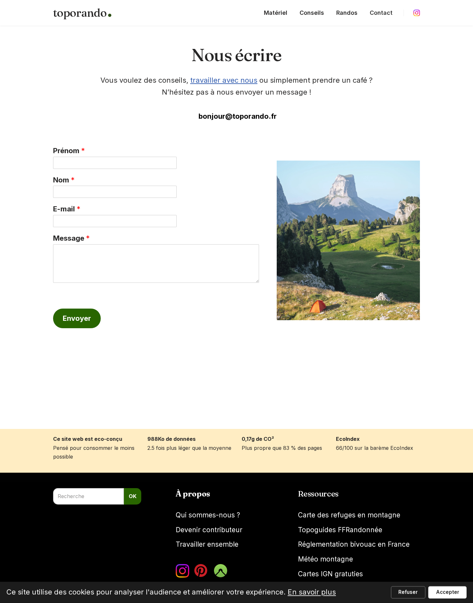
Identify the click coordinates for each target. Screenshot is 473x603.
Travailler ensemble (207, 544)
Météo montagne (325, 559)
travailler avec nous (223, 80)
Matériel (275, 12)
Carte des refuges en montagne (349, 515)
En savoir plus (312, 592)
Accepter (447, 592)
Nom (64, 180)
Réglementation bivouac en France (354, 544)
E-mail (66, 209)
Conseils (312, 12)
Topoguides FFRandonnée (340, 530)
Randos (346, 12)
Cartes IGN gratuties (330, 574)
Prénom (69, 150)
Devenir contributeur (209, 530)
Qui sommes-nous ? (208, 515)
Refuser (408, 592)
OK (132, 496)
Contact (381, 12)
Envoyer (77, 318)
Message (71, 238)
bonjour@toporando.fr (238, 116)
